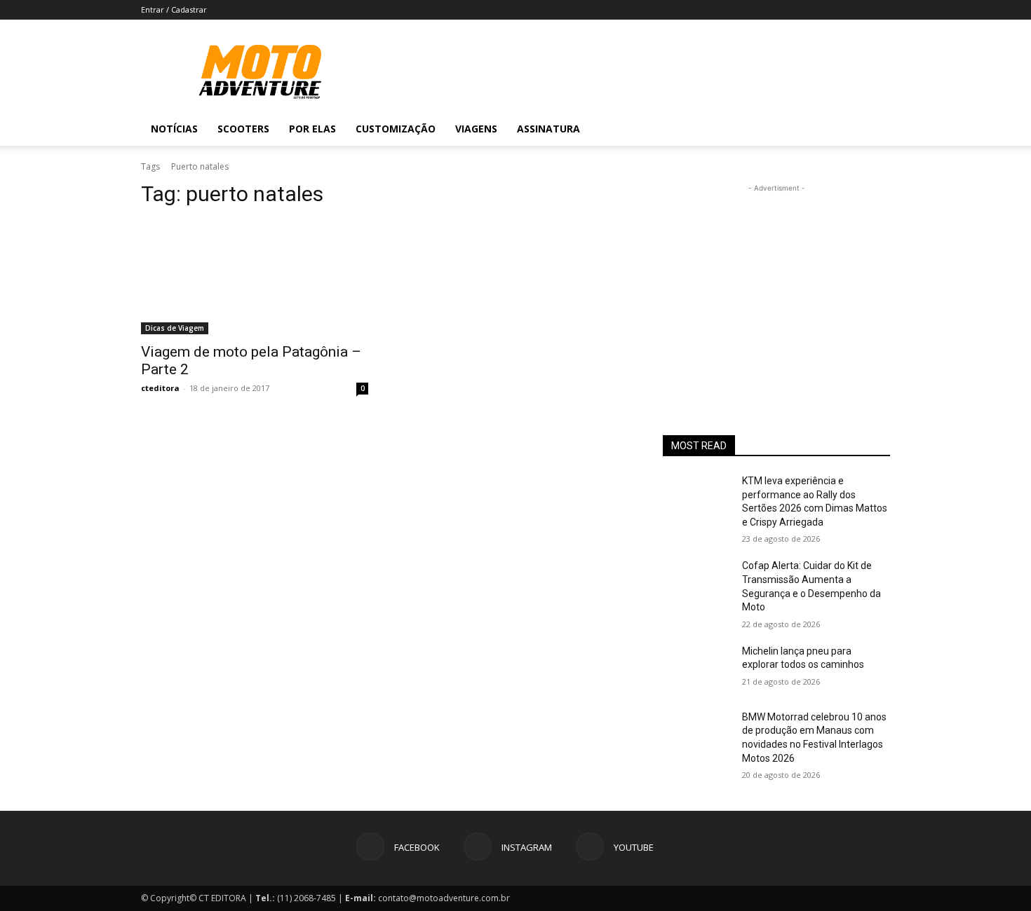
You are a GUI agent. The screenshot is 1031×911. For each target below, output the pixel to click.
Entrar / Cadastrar (174, 9)
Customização (396, 128)
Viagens (476, 128)
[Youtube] (842, 129)
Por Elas (312, 128)
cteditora (160, 388)
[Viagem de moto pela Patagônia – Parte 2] (254, 277)
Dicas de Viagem (174, 328)
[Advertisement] (776, 283)
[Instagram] (818, 129)
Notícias (174, 128)
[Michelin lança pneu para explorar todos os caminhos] (697, 668)
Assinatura (548, 128)
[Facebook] (794, 129)
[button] (873, 130)
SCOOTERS (243, 128)
